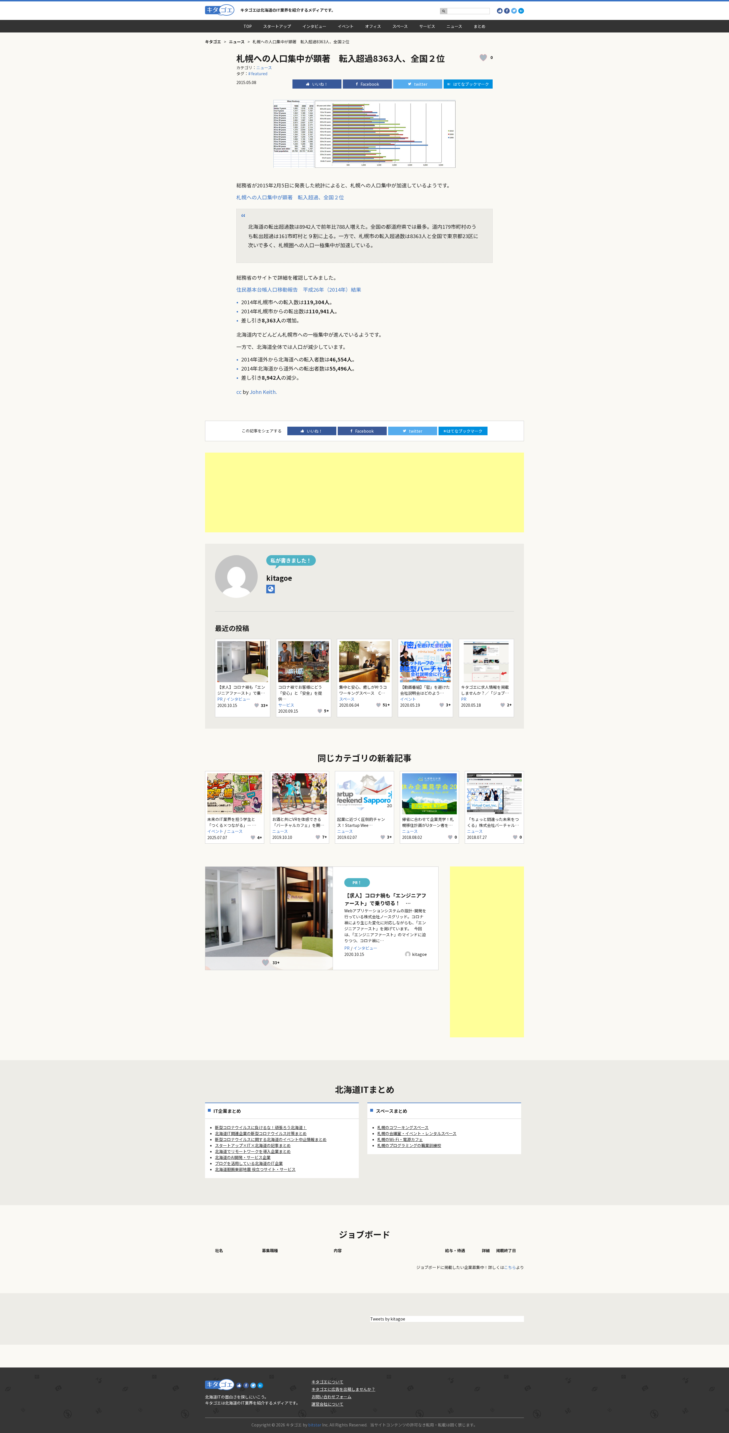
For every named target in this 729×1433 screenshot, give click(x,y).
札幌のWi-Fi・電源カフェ (400, 1139)
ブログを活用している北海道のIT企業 (249, 1163)
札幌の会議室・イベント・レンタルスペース (416, 1133)
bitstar (314, 1425)
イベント (346, 26)
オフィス (373, 26)
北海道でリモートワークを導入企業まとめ (253, 1151)
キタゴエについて (327, 1382)
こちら (510, 1267)
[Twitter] (514, 11)
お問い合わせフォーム (331, 1396)
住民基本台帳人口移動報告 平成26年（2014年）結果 (298, 289)
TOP (247, 26)
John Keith (263, 391)
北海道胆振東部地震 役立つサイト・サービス (255, 1169)
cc (238, 391)
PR (220, 699)
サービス (427, 26)
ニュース (454, 26)
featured (259, 73)
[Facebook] (507, 11)
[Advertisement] (364, 492)
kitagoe (279, 578)
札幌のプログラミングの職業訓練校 (409, 1145)
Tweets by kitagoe (387, 1319)
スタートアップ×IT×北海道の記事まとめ (253, 1145)
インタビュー (314, 26)
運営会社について (327, 1404)
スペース (400, 26)
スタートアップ (277, 26)
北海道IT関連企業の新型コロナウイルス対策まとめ (261, 1133)
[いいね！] (500, 11)
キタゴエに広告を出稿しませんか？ (343, 1389)
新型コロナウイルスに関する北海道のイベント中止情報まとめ (271, 1139)
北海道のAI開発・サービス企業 (243, 1157)
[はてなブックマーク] (521, 11)
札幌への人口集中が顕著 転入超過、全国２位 (290, 197)
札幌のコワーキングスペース (403, 1127)
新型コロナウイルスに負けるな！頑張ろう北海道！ (261, 1127)
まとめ (480, 26)
